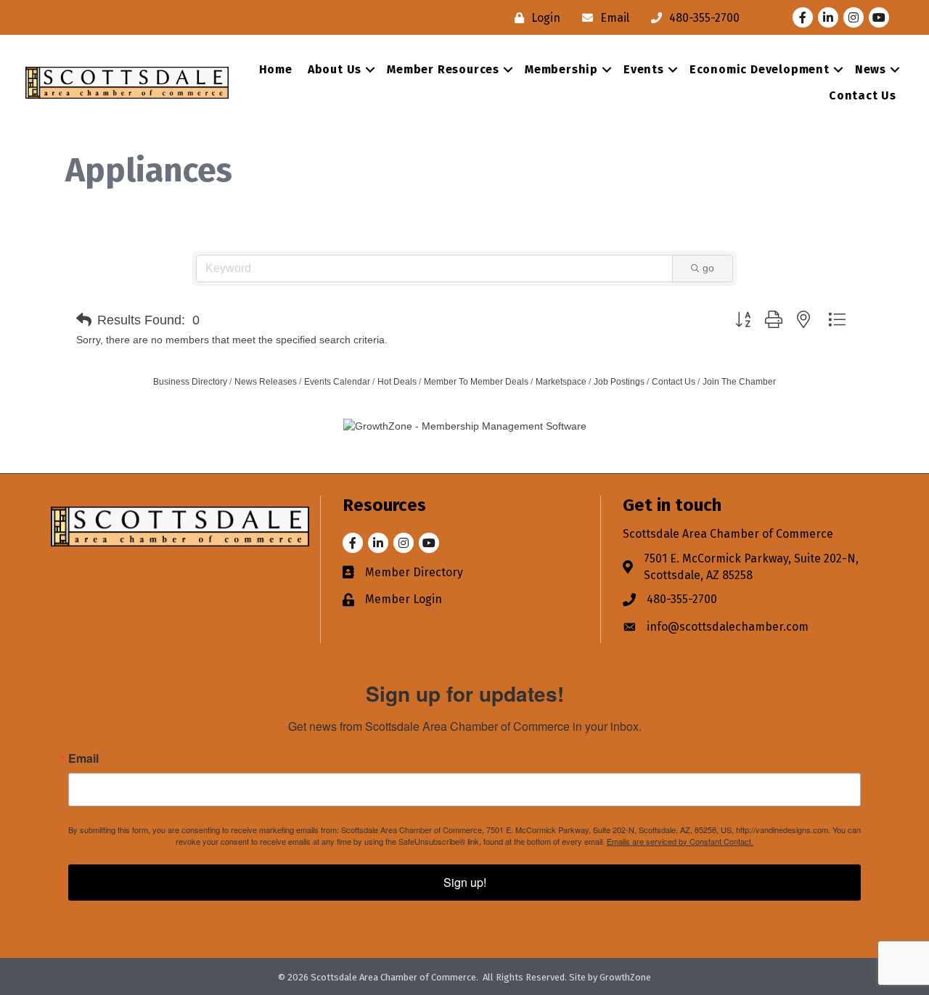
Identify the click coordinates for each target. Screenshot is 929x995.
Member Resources (443, 69)
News (870, 69)
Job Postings (619, 382)
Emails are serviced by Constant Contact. (680, 841)
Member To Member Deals (476, 382)
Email (83, 758)
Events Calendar (337, 382)
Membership (561, 69)
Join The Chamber (739, 382)
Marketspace (561, 382)
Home (275, 69)
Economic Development (759, 69)
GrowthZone (625, 977)
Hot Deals (397, 382)
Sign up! (464, 882)
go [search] (708, 268)
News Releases (265, 382)
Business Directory (190, 382)
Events (643, 69)
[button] (83, 320)
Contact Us (862, 95)
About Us (334, 69)
